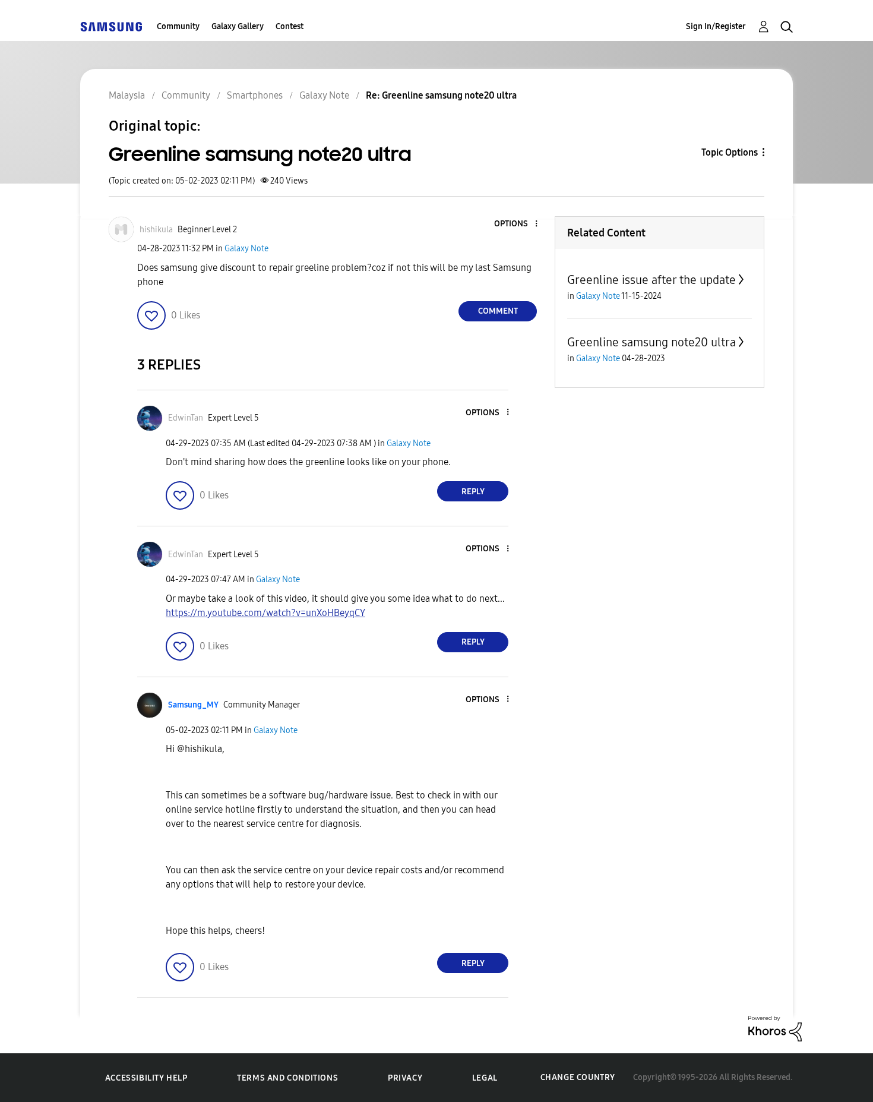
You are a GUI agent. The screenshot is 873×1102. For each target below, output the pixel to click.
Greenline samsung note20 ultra (651, 342)
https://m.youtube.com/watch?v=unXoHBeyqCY (265, 612)
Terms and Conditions (287, 1078)
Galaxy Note (246, 249)
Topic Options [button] (729, 152)
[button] (516, 224)
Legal (485, 1078)
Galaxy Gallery (237, 26)
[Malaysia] (111, 26)
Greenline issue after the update (651, 280)
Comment (498, 311)
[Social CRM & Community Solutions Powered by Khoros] (775, 1028)
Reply (473, 492)
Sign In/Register (716, 26)
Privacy (405, 1078)
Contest (289, 26)
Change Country (577, 1077)
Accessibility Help (146, 1078)
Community (178, 26)
